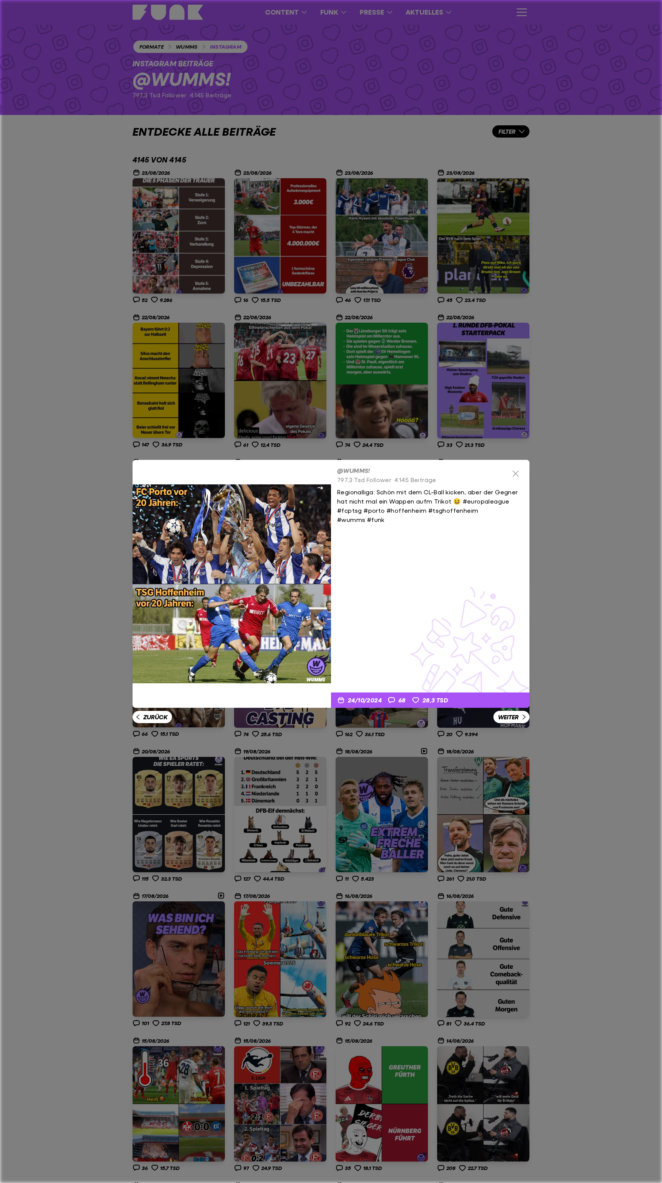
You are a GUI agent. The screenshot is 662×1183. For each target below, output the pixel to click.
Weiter (508, 716)
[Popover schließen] (515, 473)
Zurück (155, 716)
